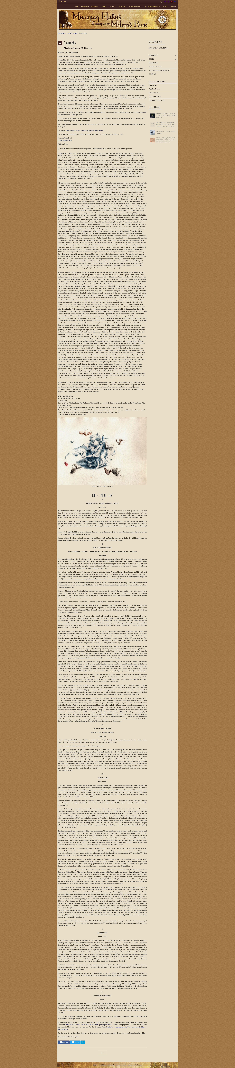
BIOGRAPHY (94, 6)
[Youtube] (65, 1)
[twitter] (62, 1)
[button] (172, 55)
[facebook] (59, 1)
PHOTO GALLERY (155, 67)
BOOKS (104, 6)
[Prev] (102, 1052)
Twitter (76, 1042)
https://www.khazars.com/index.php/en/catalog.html (84, 131)
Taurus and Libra (155, 97)
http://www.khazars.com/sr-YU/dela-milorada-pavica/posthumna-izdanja (92, 1025)
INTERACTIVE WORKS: (135, 6)
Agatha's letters (154, 89)
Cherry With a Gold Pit (157, 100)
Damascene (153, 85)
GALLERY (164, 6)
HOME (76, 6)
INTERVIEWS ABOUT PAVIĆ (158, 48)
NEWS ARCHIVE (85, 6)
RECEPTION (122, 6)
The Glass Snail (154, 93)
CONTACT (173, 6)
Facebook (65, 1042)
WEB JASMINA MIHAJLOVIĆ (152, 6)
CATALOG (112, 6)
